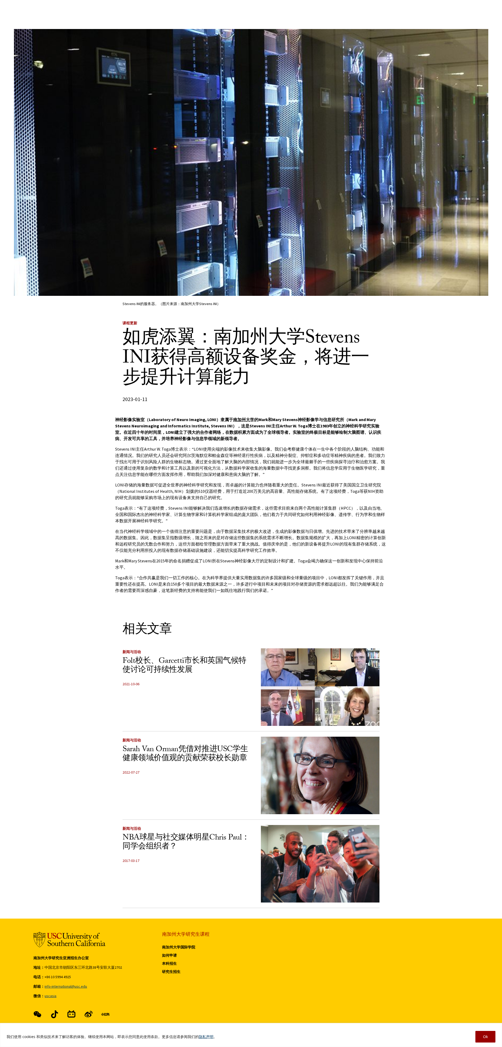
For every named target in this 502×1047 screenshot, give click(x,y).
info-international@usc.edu (66, 986)
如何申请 (169, 955)
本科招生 (169, 963)
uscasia (50, 995)
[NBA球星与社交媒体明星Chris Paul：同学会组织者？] (320, 864)
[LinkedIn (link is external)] (105, 1014)
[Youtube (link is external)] (88, 1014)
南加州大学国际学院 (178, 947)
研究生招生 (171, 971)
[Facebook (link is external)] (37, 1014)
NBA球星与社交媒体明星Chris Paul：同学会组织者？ (186, 843)
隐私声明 (206, 1036)
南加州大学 (243, 419)
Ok (485, 1036)
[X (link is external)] (55, 1014)
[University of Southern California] (69, 939)
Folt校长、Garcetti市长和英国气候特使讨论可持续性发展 (184, 666)
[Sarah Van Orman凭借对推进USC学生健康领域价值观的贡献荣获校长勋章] (320, 775)
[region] (251, 1035)
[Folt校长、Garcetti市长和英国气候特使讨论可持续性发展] (320, 687)
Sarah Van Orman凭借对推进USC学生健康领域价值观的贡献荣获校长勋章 (185, 754)
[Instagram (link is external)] (71, 1014)
